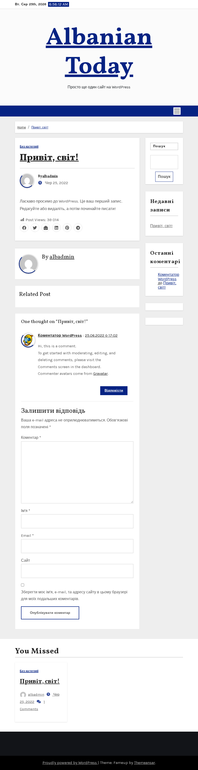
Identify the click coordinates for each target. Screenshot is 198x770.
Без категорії (29, 146)
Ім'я (25, 510)
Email (27, 535)
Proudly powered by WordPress (70, 762)
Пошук (159, 146)
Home (21, 127)
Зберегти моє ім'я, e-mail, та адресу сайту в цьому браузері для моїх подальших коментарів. (74, 595)
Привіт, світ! (39, 127)
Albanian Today (99, 52)
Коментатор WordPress (60, 335)
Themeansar (144, 762)
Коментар (31, 437)
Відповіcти (114, 390)
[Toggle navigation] (177, 111)
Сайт (25, 560)
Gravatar (100, 373)
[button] (17, 111)
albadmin (50, 176)
